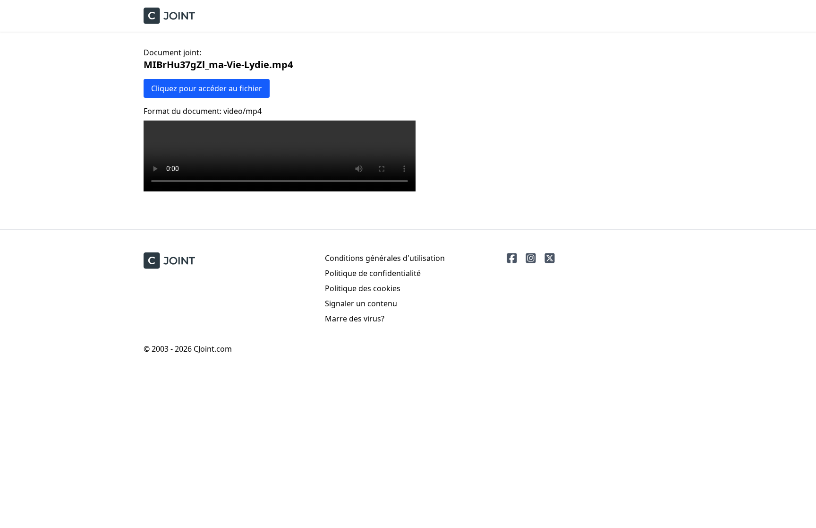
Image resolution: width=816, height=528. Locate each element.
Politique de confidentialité (373, 273)
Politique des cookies (362, 288)
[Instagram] (530, 258)
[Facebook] (512, 258)
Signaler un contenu (361, 303)
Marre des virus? (354, 318)
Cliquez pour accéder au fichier (206, 88)
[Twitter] (549, 258)
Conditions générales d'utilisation (385, 258)
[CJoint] (169, 260)
